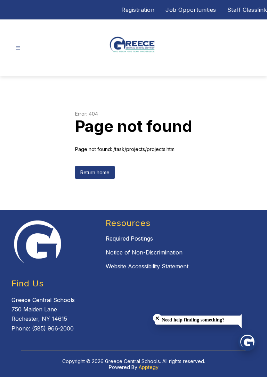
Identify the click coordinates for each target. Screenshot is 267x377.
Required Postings (129, 238)
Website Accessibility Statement (147, 266)
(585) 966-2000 (53, 328)
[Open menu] (18, 48)
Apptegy (149, 367)
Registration (137, 9)
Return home (95, 172)
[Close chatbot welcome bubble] (157, 318)
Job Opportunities (190, 9)
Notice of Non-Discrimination (144, 252)
